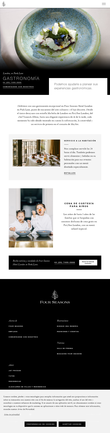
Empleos (13, 331)
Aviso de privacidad (12, 414)
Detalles (70, 173)
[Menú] (104, 4)
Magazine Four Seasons (69, 354)
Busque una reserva (67, 326)
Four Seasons (16, 326)
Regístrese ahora (88, 262)
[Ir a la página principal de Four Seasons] (4, 4)
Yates (12, 376)
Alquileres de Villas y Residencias (27, 387)
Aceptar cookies (72, 424)
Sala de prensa (65, 348)
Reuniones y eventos (68, 331)
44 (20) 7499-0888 (12, 82)
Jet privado (15, 370)
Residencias (15, 381)
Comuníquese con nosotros (18, 87)
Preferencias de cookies (41, 424)
